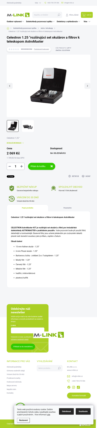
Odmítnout (66, 411)
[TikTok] (78, 387)
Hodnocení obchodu (14, 382)
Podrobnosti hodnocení (41, 49)
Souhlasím (83, 411)
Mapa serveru (12, 385)
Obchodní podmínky (14, 3)
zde (48, 414)
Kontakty (10, 393)
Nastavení (23, 420)
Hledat (58, 15)
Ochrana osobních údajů (16, 371)
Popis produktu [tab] (27, 208)
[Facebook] (69, 387)
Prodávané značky (13, 378)
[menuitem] (15, 21)
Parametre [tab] (68, 208)
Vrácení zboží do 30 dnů (15, 374)
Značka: (63, 50)
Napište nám (11, 389)
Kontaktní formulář (79, 396)
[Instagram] (73, 387)
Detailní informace (14, 143)
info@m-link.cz (77, 376)
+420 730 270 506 (78, 381)
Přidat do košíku (38, 166)
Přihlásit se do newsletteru (23, 347)
